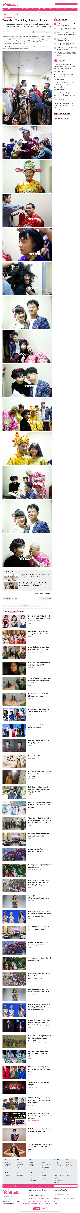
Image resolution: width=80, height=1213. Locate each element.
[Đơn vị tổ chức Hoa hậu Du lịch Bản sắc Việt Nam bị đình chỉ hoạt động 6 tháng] (14, 885)
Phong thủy (32, 1180)
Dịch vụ (56, 1179)
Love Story (32, 1164)
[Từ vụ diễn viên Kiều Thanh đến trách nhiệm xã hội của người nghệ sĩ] (14, 683)
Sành (72, 9)
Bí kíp (43, 1166)
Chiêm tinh (32, 1175)
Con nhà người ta (46, 1164)
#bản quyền (35, 1121)
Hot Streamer (69, 1177)
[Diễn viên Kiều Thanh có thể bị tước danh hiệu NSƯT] (14, 668)
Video (65, 9)
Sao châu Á (29, 14)
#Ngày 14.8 (35, 1134)
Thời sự (7, 1177)
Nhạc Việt (68, 1162)
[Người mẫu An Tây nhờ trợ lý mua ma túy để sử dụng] (14, 854)
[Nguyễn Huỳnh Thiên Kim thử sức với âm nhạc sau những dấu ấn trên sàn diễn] (14, 621)
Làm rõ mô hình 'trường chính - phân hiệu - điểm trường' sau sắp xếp (64, 95)
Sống (16, 9)
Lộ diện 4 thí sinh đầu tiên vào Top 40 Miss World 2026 (66, 24)
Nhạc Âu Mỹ (69, 1166)
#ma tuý (34, 667)
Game (68, 1173)
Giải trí (43, 1177)
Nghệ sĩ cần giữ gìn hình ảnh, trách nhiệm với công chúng (66, 39)
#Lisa (33, 779)
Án (5, 1179)
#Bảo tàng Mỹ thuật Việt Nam (40, 1043)
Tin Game (68, 1175)
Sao (9, 9)
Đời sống (44, 1175)
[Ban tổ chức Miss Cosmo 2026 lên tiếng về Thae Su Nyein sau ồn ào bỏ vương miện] (14, 916)
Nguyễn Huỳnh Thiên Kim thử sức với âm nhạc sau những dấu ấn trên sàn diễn (66, 53)
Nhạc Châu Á (69, 1164)
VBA (18, 1167)
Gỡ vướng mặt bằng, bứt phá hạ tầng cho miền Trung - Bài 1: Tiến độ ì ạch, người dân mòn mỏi (64, 67)
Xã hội (43, 1179)
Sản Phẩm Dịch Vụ (59, 1175)
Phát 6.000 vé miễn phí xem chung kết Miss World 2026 (67, 48)
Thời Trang (20, 1175)
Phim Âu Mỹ (57, 1164)
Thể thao (44, 1180)
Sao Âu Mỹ (42, 14)
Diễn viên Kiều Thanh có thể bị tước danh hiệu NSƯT (65, 44)
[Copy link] (16, 598)
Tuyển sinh (45, 1162)
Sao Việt (16, 14)
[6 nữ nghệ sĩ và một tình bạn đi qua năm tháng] (14, 870)
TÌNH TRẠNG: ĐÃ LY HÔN (62, 119)
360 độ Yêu (32, 1166)
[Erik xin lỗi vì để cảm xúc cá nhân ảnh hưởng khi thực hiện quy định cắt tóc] (14, 792)
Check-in (19, 1166)
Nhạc (44, 9)
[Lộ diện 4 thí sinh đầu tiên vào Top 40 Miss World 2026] (14, 714)
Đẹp (50, 9)
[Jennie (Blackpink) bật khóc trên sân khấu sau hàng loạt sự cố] (14, 901)
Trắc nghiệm (32, 1177)
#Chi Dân (34, 1105)
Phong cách (20, 1164)
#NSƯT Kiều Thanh (37, 652)
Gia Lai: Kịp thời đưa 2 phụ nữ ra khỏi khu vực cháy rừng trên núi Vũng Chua (64, 105)
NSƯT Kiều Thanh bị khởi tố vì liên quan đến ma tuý (66, 29)
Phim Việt (56, 1162)
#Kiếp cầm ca (35, 758)
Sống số (56, 1177)
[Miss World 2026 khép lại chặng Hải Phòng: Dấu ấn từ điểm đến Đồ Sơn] (14, 808)
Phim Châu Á (57, 1166)
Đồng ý (37, 1208)
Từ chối (43, 1208)
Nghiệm (57, 9)
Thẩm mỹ (19, 1177)
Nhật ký (31, 1162)
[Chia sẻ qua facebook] (13, 598)
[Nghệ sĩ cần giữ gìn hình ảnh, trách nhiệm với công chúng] (14, 652)
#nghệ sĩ (34, 1087)
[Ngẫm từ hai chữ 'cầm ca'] (14, 761)
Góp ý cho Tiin (46, 598)
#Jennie (34, 901)
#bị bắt (34, 698)
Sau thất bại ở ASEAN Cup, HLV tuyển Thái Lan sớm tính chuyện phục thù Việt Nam (64, 85)
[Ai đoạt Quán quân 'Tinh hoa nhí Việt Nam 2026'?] (14, 730)
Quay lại (7, 598)
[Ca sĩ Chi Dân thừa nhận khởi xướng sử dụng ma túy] (14, 839)
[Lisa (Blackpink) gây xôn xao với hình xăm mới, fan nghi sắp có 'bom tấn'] (14, 777)
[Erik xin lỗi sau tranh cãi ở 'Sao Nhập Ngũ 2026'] (14, 746)
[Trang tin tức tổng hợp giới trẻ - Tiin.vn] (10, 4)
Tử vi (30, 1179)
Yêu (22, 9)
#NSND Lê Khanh (36, 870)
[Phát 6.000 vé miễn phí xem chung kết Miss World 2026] (14, 637)
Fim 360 (39, 9)
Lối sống (19, 1162)
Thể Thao (7, 1175)
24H (33, 9)
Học (27, 9)
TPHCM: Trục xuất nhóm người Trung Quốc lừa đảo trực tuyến (63, 76)
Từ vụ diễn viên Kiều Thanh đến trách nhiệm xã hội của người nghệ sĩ (66, 34)
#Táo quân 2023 (8, 17)
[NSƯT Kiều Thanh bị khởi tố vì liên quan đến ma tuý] (14, 699)
